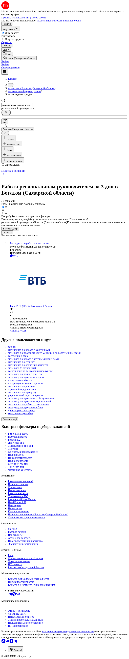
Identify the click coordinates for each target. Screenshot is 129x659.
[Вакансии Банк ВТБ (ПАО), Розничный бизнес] (68, 281)
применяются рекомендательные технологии (68, 631)
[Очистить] (6, 112)
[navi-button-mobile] (4, 72)
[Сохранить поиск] (4, 121)
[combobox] (16, 105)
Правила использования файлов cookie (59, 20)
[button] (5, 61)
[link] (7, 54)
